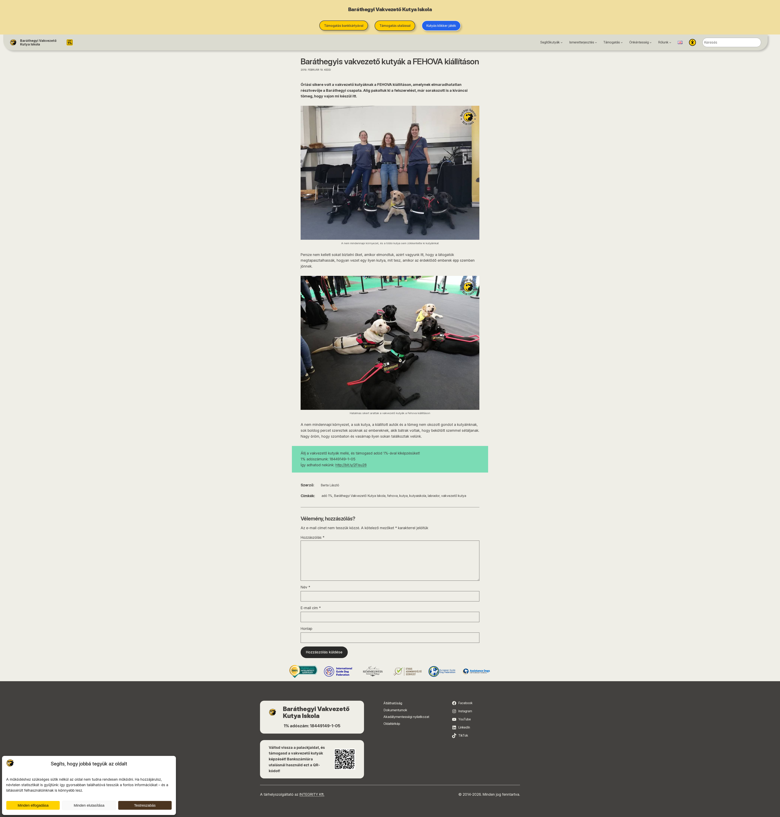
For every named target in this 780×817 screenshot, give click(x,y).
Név (305, 587)
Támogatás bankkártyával (343, 26)
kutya (403, 496)
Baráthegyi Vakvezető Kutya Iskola (38, 42)
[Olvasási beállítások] (692, 42)
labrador (434, 496)
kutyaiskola (417, 496)
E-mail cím (311, 608)
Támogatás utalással (395, 26)
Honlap (306, 628)
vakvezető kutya (453, 496)
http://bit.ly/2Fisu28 (351, 465)
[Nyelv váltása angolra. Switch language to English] (680, 42)
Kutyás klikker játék (441, 26)
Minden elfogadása (33, 805)
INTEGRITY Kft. (311, 794)
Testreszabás (145, 805)
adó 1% (327, 496)
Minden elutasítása (89, 805)
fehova (392, 496)
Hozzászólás (312, 537)
